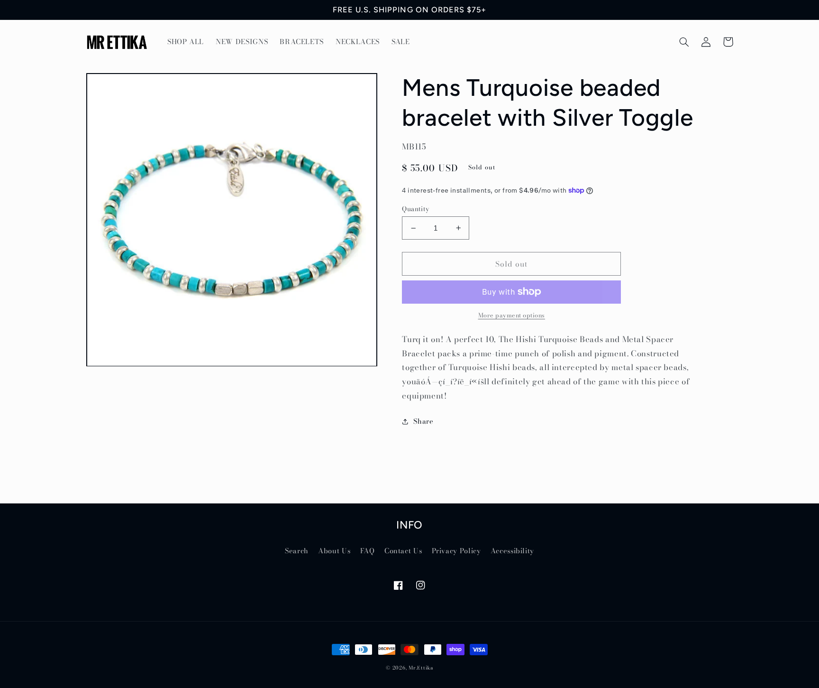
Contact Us (403, 550)
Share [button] (423, 421)
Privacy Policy (456, 550)
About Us (334, 550)
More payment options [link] (512, 315)
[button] (684, 42)
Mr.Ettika (421, 667)
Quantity (415, 209)
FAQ (367, 550)
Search (297, 550)
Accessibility (512, 550)
